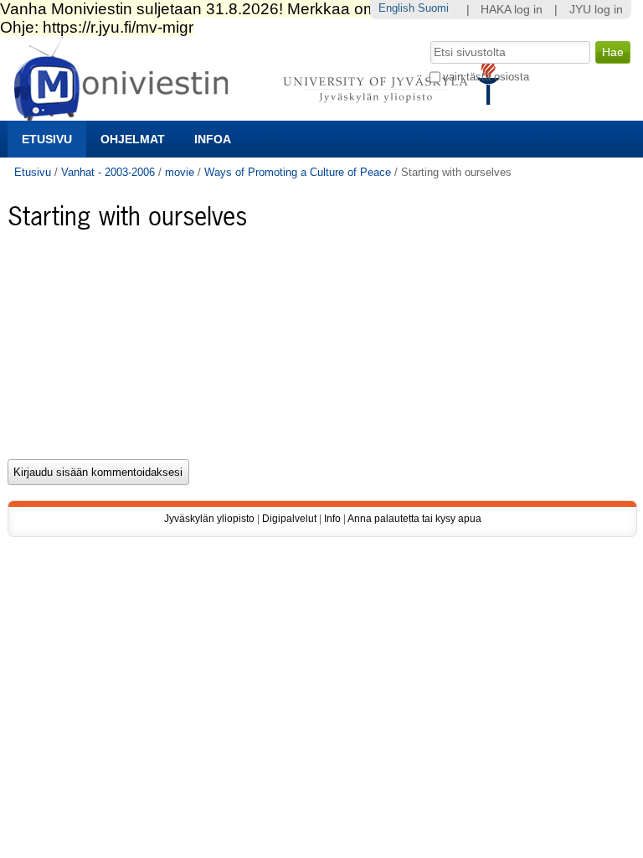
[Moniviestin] (261, 113)
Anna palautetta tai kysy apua (414, 519)
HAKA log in (512, 9)
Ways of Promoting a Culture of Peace (297, 172)
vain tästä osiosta (486, 76)
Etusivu (47, 139)
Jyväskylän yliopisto (209, 519)
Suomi (433, 8)
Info (332, 519)
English (396, 8)
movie (179, 172)
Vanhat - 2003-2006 (108, 172)
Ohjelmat (132, 139)
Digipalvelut (289, 519)
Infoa (212, 139)
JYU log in (596, 9)
